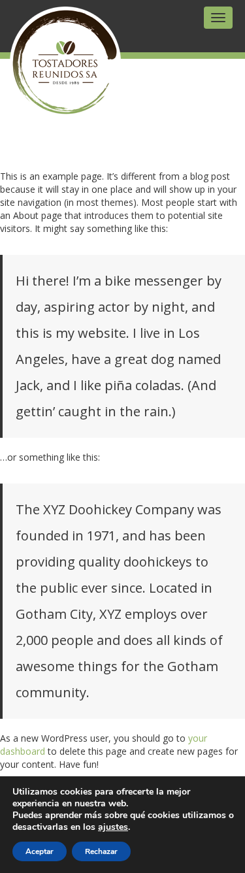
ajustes (113, 827)
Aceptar (39, 851)
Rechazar (101, 851)
